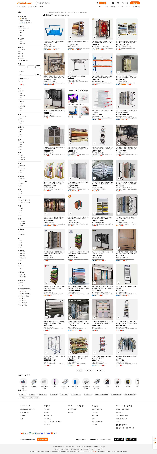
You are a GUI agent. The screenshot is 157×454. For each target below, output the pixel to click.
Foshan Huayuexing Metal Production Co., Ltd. (54, 83)
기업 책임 (22, 415)
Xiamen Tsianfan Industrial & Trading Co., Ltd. (78, 48)
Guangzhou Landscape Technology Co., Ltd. (78, 154)
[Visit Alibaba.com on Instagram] (127, 428)
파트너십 (118, 421)
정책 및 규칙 (47, 424)
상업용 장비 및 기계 (53, 12)
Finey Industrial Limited (98, 259)
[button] (98, 3)
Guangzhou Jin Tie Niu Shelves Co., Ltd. (102, 83)
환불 (93, 418)
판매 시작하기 (119, 412)
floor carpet (54, 394)
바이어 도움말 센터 (97, 409)
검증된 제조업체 (72, 409)
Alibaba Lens (29, 439)
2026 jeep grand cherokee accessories (30, 397)
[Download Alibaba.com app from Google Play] (131, 439)
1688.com (61, 446)
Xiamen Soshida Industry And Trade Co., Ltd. (54, 259)
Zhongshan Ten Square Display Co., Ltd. (102, 154)
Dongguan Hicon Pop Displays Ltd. (76, 363)
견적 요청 (70, 412)
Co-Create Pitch (24, 412)
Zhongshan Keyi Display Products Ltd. (53, 293)
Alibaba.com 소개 (25, 405)
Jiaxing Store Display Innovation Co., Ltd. (78, 81)
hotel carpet (89, 394)
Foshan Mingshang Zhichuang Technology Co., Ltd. (127, 189)
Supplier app (79, 439)
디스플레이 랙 (71, 12)
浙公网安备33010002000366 (105, 451)
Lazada (78, 446)
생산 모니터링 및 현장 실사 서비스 (53, 421)
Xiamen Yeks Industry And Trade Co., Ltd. (102, 293)
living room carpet (77, 394)
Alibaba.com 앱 (94, 439)
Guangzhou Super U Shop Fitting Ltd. (125, 83)
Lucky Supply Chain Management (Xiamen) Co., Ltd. (102, 224)
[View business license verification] (93, 451)
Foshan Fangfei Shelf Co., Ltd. (99, 363)
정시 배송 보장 (48, 415)
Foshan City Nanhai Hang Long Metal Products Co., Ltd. (78, 259)
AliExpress (55, 446)
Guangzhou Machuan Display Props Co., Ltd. (127, 154)
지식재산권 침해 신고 (97, 421)
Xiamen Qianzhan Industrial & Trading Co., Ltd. (102, 48)
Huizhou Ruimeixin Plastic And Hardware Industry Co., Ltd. (127, 328)
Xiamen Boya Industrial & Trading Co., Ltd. (126, 118)
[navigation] (29, 191)
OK (38, 67)
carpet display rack (117, 394)
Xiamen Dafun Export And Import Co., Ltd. (78, 293)
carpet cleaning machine (102, 394)
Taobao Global (85, 446)
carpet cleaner (43, 394)
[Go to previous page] (77, 370)
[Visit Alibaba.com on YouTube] (130, 428)
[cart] (118, 3)
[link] (155, 438)
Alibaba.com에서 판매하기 (122, 409)
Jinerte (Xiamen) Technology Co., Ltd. (125, 48)
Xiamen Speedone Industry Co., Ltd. (77, 328)
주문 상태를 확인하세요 (122, 415)
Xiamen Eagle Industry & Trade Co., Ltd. (78, 224)
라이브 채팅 (95, 412)
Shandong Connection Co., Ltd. (51, 48)
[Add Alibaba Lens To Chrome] (42, 439)
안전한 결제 (47, 409)
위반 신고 (94, 424)
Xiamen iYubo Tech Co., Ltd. (99, 328)
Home (44, 12)
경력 (21, 418)
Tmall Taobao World (70, 446)
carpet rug (23, 394)
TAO (91, 446)
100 (100, 370)
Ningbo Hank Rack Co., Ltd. (99, 189)
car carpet (33, 394)
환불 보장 (46, 412)
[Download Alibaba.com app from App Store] (119, 439)
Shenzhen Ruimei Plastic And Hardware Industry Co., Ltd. (127, 293)
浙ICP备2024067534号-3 (120, 451)
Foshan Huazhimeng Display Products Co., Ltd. (127, 224)
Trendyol (96, 446)
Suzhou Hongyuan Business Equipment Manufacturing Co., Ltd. (102, 118)
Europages (102, 446)
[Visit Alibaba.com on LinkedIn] (120, 428)
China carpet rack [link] (82, 12)
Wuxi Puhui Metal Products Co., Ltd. (125, 259)
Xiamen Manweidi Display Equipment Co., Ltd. (127, 363)
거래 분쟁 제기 (95, 415)
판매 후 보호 (47, 418)
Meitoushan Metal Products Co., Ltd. (53, 116)
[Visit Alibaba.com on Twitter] (123, 428)
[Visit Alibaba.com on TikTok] (133, 428)
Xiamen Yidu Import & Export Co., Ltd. (53, 189)
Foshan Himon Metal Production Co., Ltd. (54, 363)
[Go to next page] (103, 370)
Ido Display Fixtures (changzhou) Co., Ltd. (54, 154)
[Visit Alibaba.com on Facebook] (117, 428)
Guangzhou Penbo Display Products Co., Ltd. (54, 224)
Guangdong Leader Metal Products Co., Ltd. (54, 328)
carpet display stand (130, 394)
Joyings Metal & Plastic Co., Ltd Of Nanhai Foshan (78, 189)
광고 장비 (63, 12)
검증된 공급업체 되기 (121, 418)
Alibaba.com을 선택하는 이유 (27, 409)
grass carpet (65, 394)
